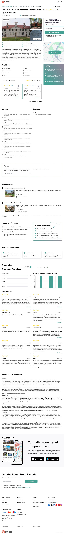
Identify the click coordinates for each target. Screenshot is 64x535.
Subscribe (31, 481)
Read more (16, 97)
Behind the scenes (21, 502)
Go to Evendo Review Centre (35, 101)
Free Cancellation (49, 35)
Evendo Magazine (5, 504)
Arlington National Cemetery (12, 202)
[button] (40, 91)
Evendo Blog (4, 502)
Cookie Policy (20, 487)
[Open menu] (61, 1)
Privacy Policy (28, 487)
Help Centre (19, 512)
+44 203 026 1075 (52, 500)
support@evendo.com (53, 502)
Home (3, 6)
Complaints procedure (21, 514)
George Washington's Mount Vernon (14, 188)
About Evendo (20, 500)
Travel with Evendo (6, 500)
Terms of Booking (36, 526)
